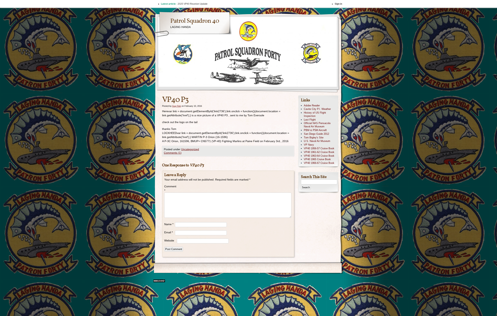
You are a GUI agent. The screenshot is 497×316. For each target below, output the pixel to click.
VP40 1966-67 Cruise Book (319, 162)
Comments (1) (173, 152)
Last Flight (310, 119)
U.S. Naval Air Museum (317, 141)
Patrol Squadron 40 (194, 21)
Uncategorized (190, 149)
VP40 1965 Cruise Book (317, 159)
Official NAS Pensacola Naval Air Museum (317, 125)
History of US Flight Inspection (315, 114)
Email (168, 232)
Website (169, 240)
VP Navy (309, 144)
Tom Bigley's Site (313, 137)
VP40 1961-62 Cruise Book (319, 152)
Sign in (338, 4)
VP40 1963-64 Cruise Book (319, 155)
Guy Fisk (176, 106)
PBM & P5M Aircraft (315, 130)
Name (168, 224)
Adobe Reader (312, 105)
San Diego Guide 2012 (316, 133)
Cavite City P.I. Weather (317, 109)
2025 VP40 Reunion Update (193, 4)
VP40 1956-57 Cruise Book (319, 148)
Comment (169, 188)
